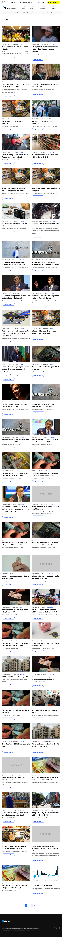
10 (34, 905)
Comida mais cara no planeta (42, 885)
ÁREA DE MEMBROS (53, 2)
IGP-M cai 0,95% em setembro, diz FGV (15, 677)
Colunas (30, 2)
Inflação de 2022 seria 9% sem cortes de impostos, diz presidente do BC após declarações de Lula (15, 509)
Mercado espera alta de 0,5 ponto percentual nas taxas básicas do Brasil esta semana (45, 848)
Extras (34, 2)
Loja (20, 2)
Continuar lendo (7, 57)
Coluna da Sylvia (53, 221)
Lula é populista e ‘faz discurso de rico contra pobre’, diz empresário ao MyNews (45, 49)
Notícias (15, 2)
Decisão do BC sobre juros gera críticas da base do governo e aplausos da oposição (15, 369)
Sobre (39, 2)
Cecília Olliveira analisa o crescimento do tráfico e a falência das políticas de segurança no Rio (24, 12)
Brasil (21, 44)
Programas (24, 2)
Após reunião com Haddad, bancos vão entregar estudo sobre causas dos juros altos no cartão (15, 333)
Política (22, 364)
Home (12, 2)
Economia (52, 44)
